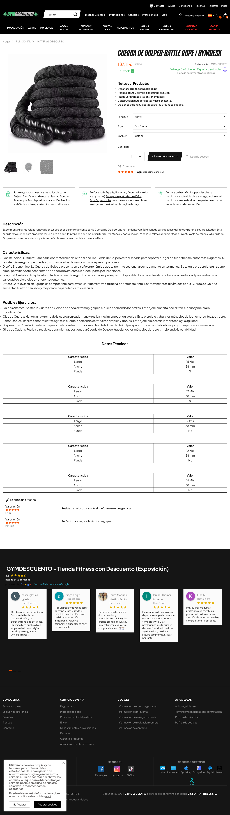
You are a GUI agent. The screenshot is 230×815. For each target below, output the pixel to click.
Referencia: (202, 64)
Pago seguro (67, 706)
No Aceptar (19, 804)
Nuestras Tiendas (217, 5)
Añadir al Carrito (165, 156)
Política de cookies (186, 722)
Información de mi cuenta (133, 711)
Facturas (65, 733)
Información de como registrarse (137, 706)
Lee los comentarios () (150, 171)
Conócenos (185, 5)
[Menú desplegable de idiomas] (211, 15)
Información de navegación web (137, 717)
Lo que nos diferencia (15, 711)
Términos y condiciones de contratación (198, 711)
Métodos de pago (70, 711)
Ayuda (171, 5)
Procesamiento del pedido (76, 717)
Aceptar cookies (47, 804)
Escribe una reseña (20, 500)
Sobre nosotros (12, 706)
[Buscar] (75, 14)
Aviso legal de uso (185, 706)
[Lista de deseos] (218, 16)
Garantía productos (71, 738)
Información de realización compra (138, 722)
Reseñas (200, 5)
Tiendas (7, 722)
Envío (63, 722)
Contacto (159, 5)
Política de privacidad (187, 717)
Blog (164, 15)
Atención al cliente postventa (77, 744)
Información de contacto (132, 727)
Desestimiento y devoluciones (78, 727)
